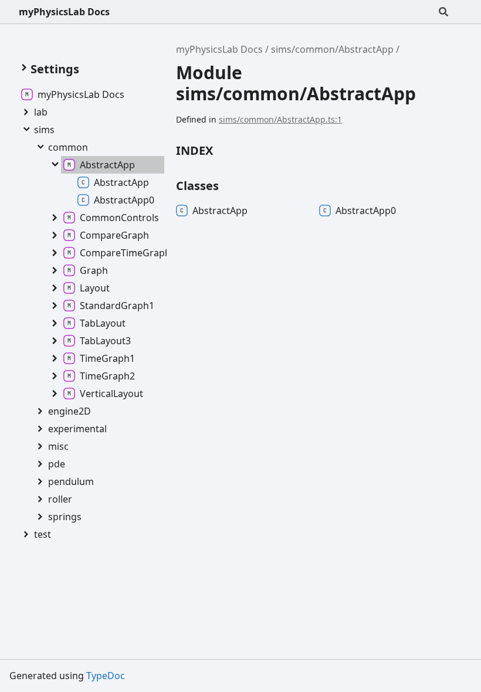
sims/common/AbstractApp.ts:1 (280, 119)
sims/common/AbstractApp (332, 49)
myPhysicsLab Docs (64, 11)
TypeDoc (105, 675)
